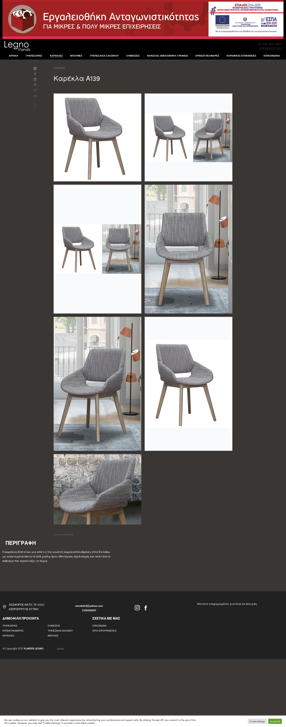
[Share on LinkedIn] (35, 79)
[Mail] (35, 90)
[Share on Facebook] (35, 73)
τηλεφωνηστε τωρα (270, 48)
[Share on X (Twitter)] (35, 68)
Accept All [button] (275, 721)
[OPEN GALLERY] (97, 137)
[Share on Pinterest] (35, 84)
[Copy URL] (35, 95)
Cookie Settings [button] (257, 721)
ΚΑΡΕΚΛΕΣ (59, 67)
